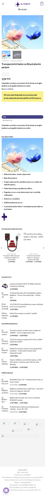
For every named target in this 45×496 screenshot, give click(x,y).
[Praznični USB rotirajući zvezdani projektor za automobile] (11, 242)
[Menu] (3, 3)
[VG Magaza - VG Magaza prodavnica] (22, 4)
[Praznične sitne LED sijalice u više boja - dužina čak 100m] (33, 242)
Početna (5, 61)
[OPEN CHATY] (6, 490)
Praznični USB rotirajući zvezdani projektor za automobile (11, 257)
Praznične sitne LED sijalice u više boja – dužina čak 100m (33, 257)
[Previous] (5, 32)
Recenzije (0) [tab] (7, 120)
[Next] (40, 32)
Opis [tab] (4, 117)
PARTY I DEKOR (16, 61)
